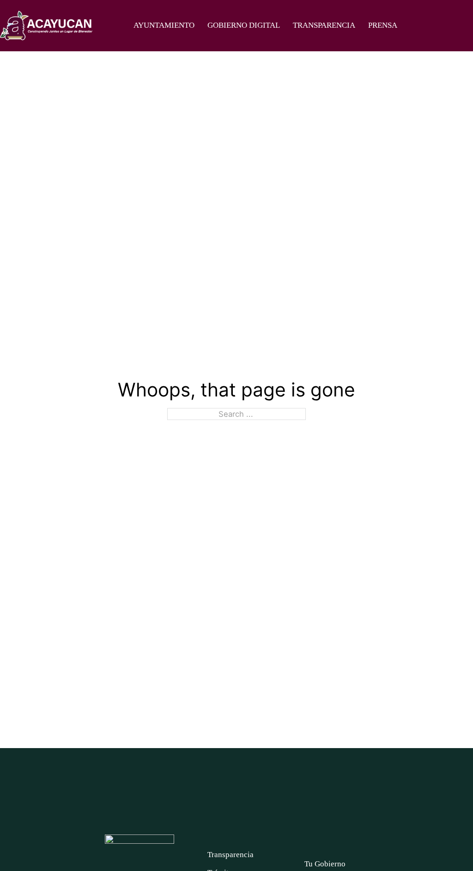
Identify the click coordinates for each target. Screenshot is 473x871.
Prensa (382, 25)
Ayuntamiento (163, 25)
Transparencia (324, 25)
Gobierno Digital (243, 25)
